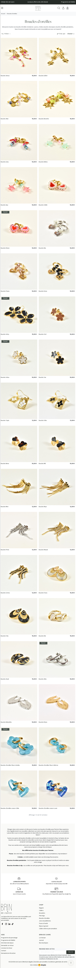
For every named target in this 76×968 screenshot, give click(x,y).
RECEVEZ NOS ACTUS (46, 949)
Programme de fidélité (68, 2)
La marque (42, 938)
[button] (58, 8)
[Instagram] (6, 924)
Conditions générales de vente (57, 962)
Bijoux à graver (43, 926)
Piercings (42, 916)
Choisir (71, 34)
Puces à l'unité (43, 923)
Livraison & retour (6, 948)
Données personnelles (41, 962)
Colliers (41, 910)
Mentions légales (28, 962)
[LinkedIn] (9, 924)
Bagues (41, 908)
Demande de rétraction (8, 953)
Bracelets (42, 913)
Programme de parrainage (9, 938)
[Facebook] (3, 924)
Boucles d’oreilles (44, 918)
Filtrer (6, 34)
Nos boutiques (43, 943)
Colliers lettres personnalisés (48, 929)
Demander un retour (7, 945)
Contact (3, 951)
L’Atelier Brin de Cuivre (7, 2)
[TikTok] (13, 924)
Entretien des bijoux (7, 943)
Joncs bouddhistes (45, 921)
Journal (41, 940)
